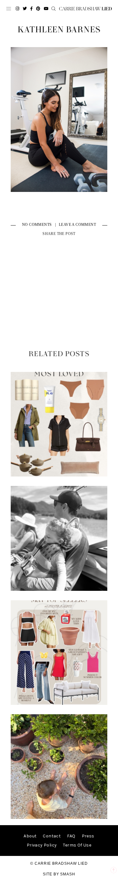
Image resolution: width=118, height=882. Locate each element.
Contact (52, 836)
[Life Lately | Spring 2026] (59, 817)
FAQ (71, 836)
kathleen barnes (59, 29)
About (30, 836)
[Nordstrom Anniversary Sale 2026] (59, 475)
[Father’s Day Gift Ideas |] (59, 589)
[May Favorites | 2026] (59, 703)
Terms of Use (77, 845)
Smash (67, 874)
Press (88, 836)
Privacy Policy (42, 845)
